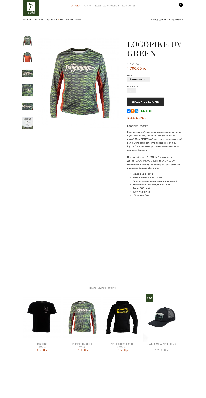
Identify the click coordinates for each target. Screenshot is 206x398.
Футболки (52, 19)
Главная (27, 19)
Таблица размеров (107, 5)
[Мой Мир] (136, 111)
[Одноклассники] (133, 111)
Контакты (128, 5)
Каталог (75, 5)
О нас (88, 5)
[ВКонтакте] (129, 111)
